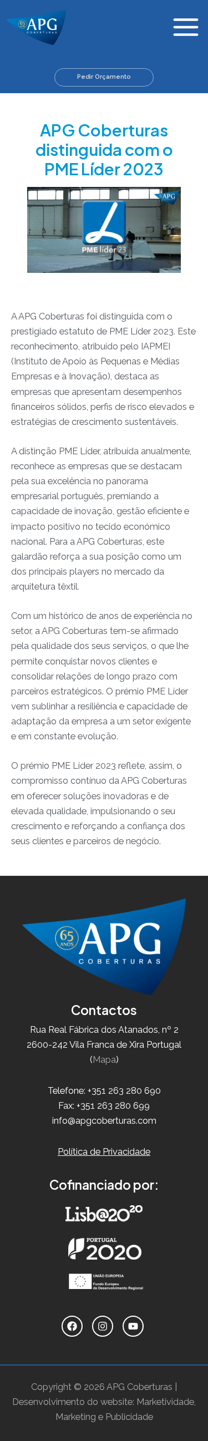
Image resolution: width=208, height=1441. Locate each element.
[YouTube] (134, 1326)
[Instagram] (104, 1326)
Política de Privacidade (104, 1151)
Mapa (104, 1059)
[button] (104, 77)
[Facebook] (73, 1326)
